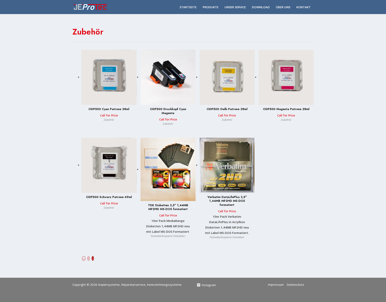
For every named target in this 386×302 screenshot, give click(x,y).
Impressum (276, 285)
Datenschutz (295, 285)
